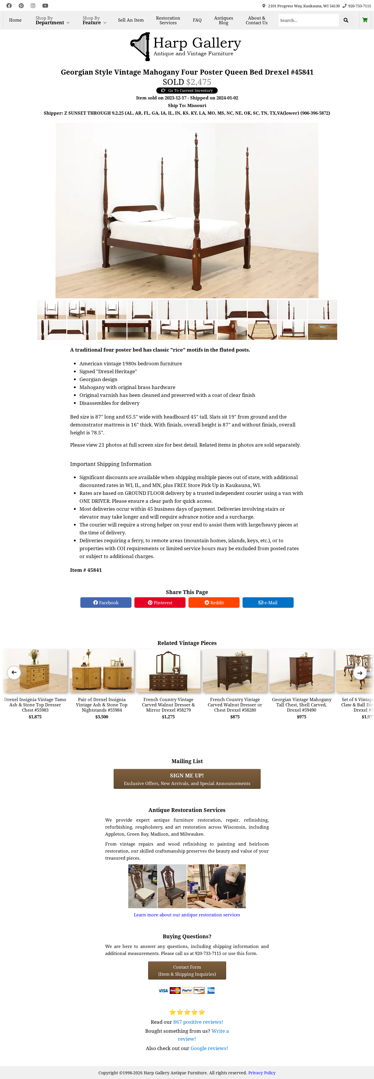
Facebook (108, 602)
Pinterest (162, 602)
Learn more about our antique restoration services (187, 915)
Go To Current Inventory (190, 90)
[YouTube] (45, 5)
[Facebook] (9, 5)
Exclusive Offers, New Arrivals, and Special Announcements (187, 779)
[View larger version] (187, 210)
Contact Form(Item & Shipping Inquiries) (187, 970)
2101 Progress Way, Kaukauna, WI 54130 (304, 5)
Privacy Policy (262, 1072)
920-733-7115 (359, 5)
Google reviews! (209, 1048)
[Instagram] (33, 5)
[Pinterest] (21, 5)
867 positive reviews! (198, 1021)
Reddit (216, 602)
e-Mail (270, 602)
